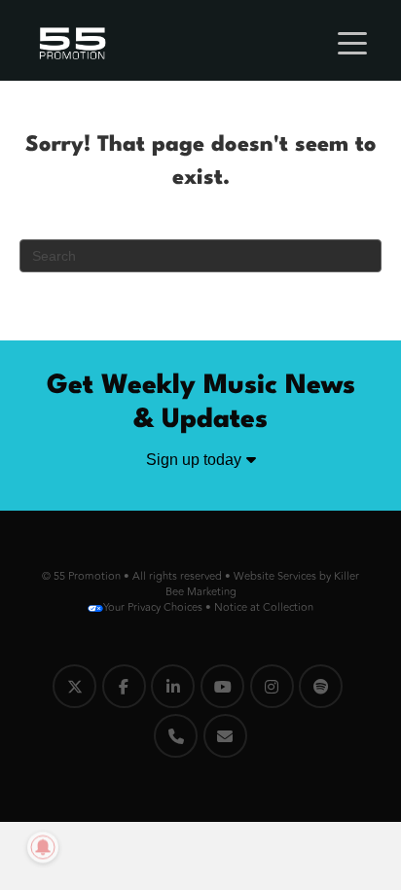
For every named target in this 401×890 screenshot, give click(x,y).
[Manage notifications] (42, 847)
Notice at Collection (263, 607)
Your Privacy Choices (152, 607)
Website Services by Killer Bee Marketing (262, 584)
